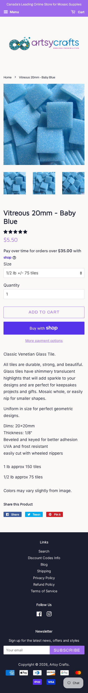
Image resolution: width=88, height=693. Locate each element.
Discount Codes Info (44, 558)
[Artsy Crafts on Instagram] (49, 615)
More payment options (44, 340)
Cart (80, 12)
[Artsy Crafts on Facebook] (39, 615)
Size (7, 264)
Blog (44, 564)
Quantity (11, 285)
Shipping (44, 571)
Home (7, 77)
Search (44, 551)
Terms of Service (44, 591)
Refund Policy (44, 584)
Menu (14, 12)
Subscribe (67, 650)
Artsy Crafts (59, 664)
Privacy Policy (44, 578)
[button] (16, 231)
